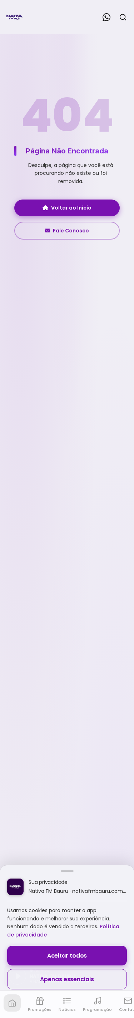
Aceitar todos (67, 955)
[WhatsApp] (106, 17)
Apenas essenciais (67, 979)
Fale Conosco (71, 230)
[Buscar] (123, 17)
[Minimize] (18, 980)
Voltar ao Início (71, 207)
